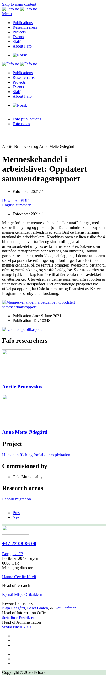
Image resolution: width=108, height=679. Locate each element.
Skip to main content (19, 4)
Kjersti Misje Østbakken (22, 594)
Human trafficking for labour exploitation (36, 455)
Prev (16, 512)
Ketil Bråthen (65, 608)
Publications (23, 22)
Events (18, 36)
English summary (16, 205)
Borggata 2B (12, 553)
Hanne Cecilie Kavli (19, 576)
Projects (19, 32)
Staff (16, 41)
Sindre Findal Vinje (16, 627)
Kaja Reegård (13, 608)
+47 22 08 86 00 (19, 543)
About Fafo (22, 46)
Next (17, 517)
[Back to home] (19, 9)
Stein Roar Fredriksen (18, 618)
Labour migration (16, 499)
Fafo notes (21, 124)
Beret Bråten (37, 608)
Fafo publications (27, 119)
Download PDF (15, 200)
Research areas (25, 27)
